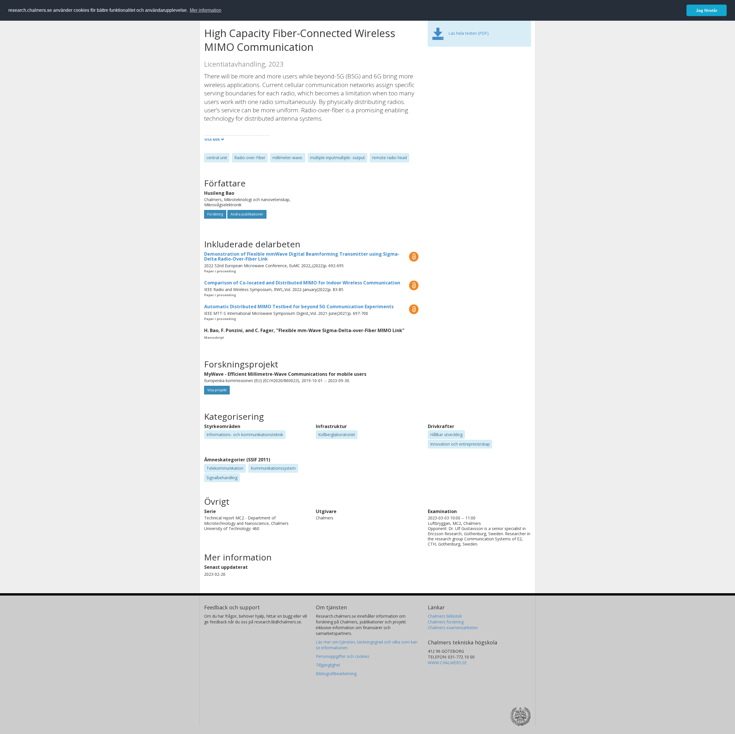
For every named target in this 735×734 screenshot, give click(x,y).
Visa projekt (217, 390)
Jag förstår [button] (706, 10)
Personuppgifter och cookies (342, 656)
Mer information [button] (205, 10)
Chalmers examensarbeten (453, 627)
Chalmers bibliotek (445, 616)
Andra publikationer (247, 214)
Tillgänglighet (328, 665)
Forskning (215, 214)
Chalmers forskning (446, 622)
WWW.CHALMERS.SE (447, 662)
